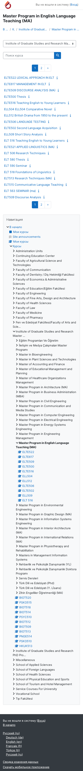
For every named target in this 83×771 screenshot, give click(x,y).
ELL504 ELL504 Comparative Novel (28, 109)
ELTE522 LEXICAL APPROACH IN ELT (29, 77)
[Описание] (57, 77)
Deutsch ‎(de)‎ (15, 737)
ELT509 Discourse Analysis (22, 197)
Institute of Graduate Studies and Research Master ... (33, 29)
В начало (5, 29)
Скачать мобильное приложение (26, 767)
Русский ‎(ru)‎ (11, 733)
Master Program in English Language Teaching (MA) (66, 29)
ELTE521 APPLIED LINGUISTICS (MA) (29, 147)
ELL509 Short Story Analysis (23, 134)
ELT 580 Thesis (14, 159)
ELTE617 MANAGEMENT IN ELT (25, 84)
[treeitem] (41, 463)
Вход (73, 4)
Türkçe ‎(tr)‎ (13, 750)
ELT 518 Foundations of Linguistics (27, 172)
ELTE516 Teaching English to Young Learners (35, 103)
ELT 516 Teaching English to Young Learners (34, 140)
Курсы (13, 29)
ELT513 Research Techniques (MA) (28, 178)
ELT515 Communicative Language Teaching (33, 184)
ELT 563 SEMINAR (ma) (20, 191)
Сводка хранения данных (20, 762)
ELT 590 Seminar (15, 166)
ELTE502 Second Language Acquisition (30, 128)
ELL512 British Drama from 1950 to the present (36, 115)
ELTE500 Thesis (15, 96)
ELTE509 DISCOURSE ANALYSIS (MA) (29, 90)
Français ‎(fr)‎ (14, 746)
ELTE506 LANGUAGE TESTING (25, 122)
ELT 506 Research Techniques (25, 153)
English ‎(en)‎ (14, 742)
